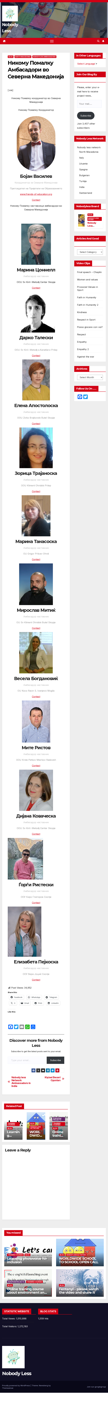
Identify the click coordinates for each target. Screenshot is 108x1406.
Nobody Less (16, 1373)
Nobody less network (89, 147)
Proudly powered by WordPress (16, 1385)
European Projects (57, 1119)
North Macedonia (23, 57)
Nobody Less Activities (35, 1127)
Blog (11, 57)
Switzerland (85, 193)
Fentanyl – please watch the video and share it (78, 1291)
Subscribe (55, 1060)
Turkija (82, 181)
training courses (11, 1124)
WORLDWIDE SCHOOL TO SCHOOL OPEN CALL (78, 1260)
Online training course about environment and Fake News (27, 1292)
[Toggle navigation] (51, 41)
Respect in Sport (86, 319)
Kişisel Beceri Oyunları (52, 1079)
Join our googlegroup (96, 1387)
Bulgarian (84, 175)
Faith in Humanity (86, 297)
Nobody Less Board (93, 218)
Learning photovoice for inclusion (27, 1260)
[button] (98, 41)
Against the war (85, 356)
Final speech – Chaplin (89, 272)
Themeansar (7, 1388)
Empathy (82, 341)
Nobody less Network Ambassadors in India (21, 1081)
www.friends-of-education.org (36, 194)
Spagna (83, 169)
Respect (81, 334)
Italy (81, 157)
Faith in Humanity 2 (87, 304)
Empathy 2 (83, 349)
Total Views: (9, 1318)
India (81, 187)
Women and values (87, 279)
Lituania (83, 163)
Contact (36, 200)
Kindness (82, 312)
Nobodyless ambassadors (44, 57)
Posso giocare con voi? (90, 327)
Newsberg (43, 1385)
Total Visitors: (10, 1326)
